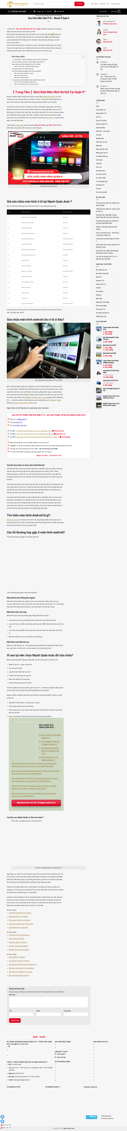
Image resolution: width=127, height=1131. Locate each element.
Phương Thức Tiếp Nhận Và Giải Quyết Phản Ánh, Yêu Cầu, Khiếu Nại (107, 216)
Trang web (67, 1011)
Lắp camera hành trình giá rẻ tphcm (21, 924)
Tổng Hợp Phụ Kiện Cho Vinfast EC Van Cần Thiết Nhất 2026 (107, 222)
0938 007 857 (70, 1054)
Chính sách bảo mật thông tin (66, 1070)
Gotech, (21, 403)
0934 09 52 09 (59, 431)
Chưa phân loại (101, 110)
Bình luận (12, 995)
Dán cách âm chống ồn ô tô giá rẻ (20, 972)
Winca (35, 403)
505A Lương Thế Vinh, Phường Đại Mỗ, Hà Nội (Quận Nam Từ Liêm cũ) (37, 437)
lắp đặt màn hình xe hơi (50, 96)
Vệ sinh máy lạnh (101, 192)
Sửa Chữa (51, 15)
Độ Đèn (98, 288)
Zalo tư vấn (21, 419)
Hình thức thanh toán (63, 1064)
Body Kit (99, 277)
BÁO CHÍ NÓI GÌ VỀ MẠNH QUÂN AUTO (25, 82)
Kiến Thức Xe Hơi (101, 142)
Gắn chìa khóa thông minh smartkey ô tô (23, 964)
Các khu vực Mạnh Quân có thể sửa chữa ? (26, 84)
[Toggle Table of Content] (82, 56)
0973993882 (66, 437)
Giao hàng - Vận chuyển (64, 1067)
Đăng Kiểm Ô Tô (101, 113)
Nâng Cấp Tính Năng (102, 302)
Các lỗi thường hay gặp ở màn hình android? (26, 71)
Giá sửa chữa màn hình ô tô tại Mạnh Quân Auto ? (28, 62)
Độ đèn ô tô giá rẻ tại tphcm (18, 946)
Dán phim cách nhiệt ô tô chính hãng (21, 968)
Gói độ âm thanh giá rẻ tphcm (19, 935)
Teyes (59, 400)
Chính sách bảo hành (63, 1074)
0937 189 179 (70, 1057)
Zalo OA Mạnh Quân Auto (70, 1044)
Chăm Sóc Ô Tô (101, 284)
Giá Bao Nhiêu (100, 128)
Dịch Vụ (37, 15)
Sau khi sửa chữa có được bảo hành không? (26, 66)
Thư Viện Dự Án (101, 174)
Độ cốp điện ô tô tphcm (17, 957)
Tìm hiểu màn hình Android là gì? (23, 69)
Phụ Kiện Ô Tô (100, 309)
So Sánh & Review (102, 156)
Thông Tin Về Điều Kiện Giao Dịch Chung (106, 228)
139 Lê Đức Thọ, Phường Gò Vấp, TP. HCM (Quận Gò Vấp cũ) (34, 434)
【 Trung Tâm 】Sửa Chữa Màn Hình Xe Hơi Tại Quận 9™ (30, 59)
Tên (10, 1011)
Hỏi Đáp (98, 135)
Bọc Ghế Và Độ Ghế (102, 273)
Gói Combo (99, 291)
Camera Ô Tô (100, 281)
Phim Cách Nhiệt (101, 306)
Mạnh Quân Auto (18, 125)
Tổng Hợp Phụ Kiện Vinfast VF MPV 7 (107, 240)
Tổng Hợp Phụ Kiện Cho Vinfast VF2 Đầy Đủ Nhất (107, 204)
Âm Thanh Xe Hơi (101, 270)
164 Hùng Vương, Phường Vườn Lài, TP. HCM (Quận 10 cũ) (34, 431)
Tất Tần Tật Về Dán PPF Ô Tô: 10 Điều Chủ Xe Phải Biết (106, 258)
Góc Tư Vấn (103, 11)
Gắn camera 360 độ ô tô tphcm (19, 920)
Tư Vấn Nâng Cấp (101, 181)
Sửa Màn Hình (58, 15)
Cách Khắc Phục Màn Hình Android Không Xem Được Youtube (107, 252)
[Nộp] (79, 4)
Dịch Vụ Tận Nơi (44, 15)
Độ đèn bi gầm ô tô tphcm (18, 942)
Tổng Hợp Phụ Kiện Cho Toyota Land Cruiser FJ (108, 210)
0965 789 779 (60, 434)
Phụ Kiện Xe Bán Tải (102, 313)
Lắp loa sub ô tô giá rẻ (16, 939)
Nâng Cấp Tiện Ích (102, 153)
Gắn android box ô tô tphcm (18, 916)
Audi (32, 397)
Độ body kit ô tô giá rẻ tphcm (19, 950)
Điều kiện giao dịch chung (65, 1080)
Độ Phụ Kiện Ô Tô (101, 124)
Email (38, 1011)
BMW (28, 397)
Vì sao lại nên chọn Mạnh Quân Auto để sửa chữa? (28, 80)
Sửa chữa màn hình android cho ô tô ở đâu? (26, 64)
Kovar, (26, 403)
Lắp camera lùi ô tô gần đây (18, 927)
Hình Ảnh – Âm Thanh (103, 131)
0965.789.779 (7, 1128)
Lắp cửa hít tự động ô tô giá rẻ (19, 961)
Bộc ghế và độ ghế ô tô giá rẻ (19, 975)
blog (97, 106)
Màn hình (99, 146)
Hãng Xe (99, 295)
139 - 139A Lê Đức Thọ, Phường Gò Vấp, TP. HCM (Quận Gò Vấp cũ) (108, 79)
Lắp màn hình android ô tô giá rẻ (20, 913)
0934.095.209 (7, 1125)
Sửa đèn (99, 163)
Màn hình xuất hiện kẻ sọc (21, 77)
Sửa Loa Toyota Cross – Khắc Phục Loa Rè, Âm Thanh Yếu (107, 234)
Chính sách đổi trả (62, 1077)
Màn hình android (13, 520)
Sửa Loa (98, 167)
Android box (49, 118)
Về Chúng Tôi (100, 185)
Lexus (44, 397)
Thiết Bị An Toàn (101, 316)
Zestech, (53, 400)
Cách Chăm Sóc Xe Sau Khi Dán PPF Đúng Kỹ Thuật (108, 246)
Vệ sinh (98, 189)
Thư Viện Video (101, 178)
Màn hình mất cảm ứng (20, 75)
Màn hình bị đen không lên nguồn (23, 73)
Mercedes (37, 397)
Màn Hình (99, 298)
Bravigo (15, 403)
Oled (30, 403)
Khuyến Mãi (99, 138)
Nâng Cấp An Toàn (102, 149)
